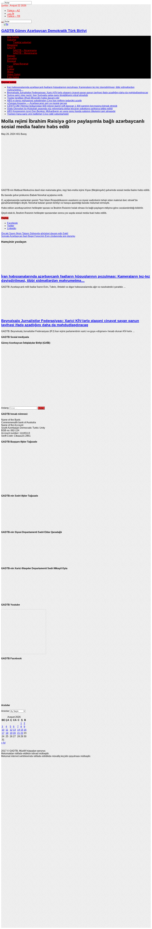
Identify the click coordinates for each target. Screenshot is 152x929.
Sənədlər (12, 58)
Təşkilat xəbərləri (22, 42)
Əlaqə (10, 72)
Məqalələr (12, 45)
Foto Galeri (13, 77)
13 (14, 730)
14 (18, 730)
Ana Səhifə (13, 37)
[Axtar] (2, 3)
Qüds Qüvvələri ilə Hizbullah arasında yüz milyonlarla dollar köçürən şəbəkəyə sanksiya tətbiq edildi (60, 108)
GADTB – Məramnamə (25, 53)
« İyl (3, 743)
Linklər (10, 69)
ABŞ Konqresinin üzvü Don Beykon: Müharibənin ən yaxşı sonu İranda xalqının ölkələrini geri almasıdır (61, 111)
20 (14, 733)
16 (25, 730)
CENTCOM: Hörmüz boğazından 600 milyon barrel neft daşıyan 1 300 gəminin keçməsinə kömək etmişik (62, 106)
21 (18, 733)
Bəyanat (11, 61)
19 (11, 733)
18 (7, 733)
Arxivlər (5, 711)
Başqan (11, 55)
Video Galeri (13, 74)
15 (21, 730)
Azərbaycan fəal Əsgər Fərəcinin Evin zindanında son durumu (38, 236)
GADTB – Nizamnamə (25, 50)
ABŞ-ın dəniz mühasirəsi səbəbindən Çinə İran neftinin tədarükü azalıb (44, 100)
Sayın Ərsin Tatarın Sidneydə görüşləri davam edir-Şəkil (34, 233)
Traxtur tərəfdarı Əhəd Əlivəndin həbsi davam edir (33, 98)
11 (7, 730)
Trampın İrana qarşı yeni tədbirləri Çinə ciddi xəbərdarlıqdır (38, 114)
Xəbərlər (11, 39)
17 (3, 733)
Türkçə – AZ (13, 10)
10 (3, 730)
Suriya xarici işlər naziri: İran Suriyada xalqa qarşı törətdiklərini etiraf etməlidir (47, 95)
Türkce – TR (13, 16)
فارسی (10, 13)
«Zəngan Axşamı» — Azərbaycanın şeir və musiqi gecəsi (37, 103)
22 (21, 733)
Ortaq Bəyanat (20, 63)
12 (11, 730)
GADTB (11, 47)
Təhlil (10, 66)
